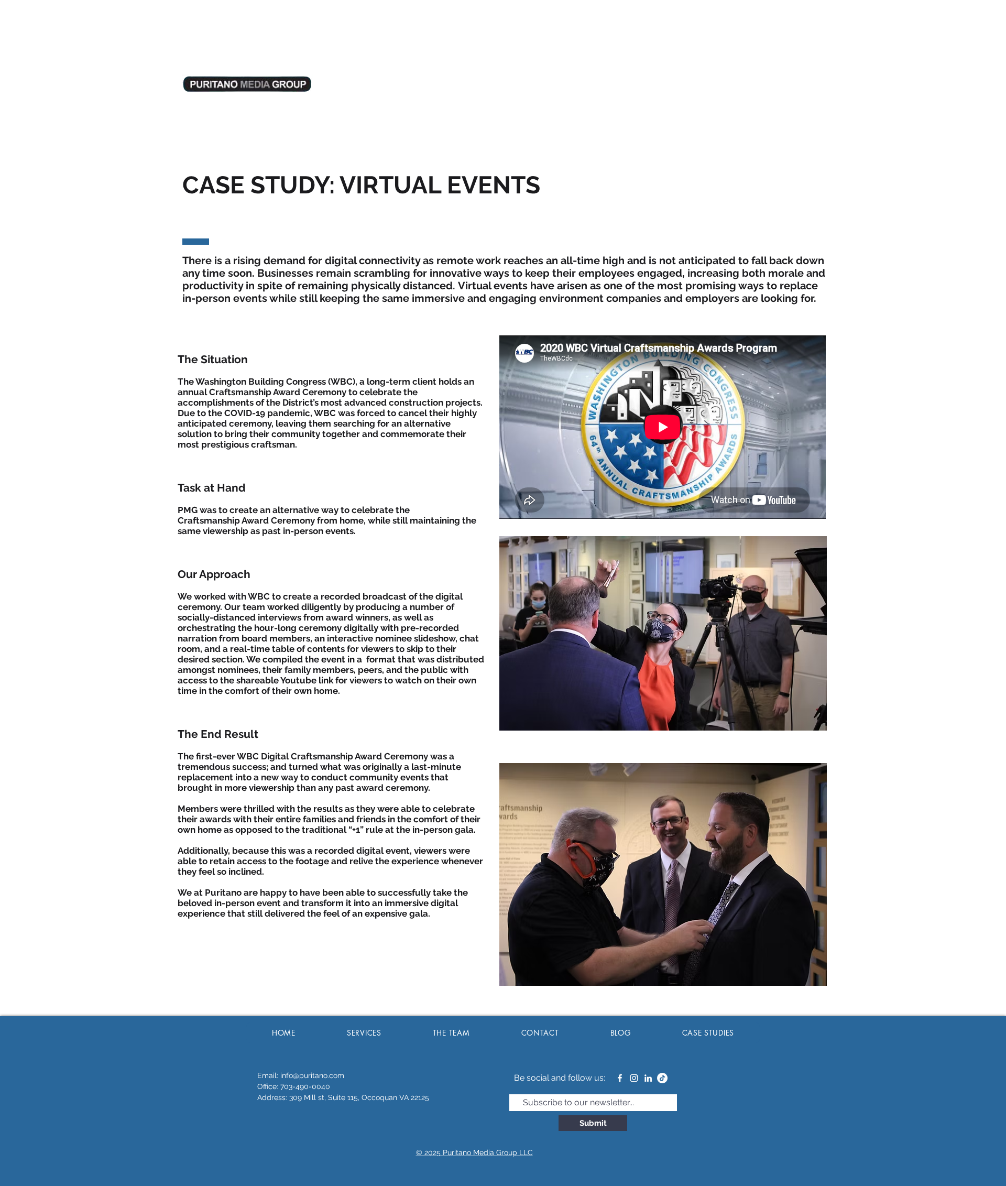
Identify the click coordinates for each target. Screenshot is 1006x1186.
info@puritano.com (312, 1075)
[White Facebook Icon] (620, 1078)
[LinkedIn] (648, 1078)
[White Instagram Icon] (634, 1078)
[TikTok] (662, 1078)
